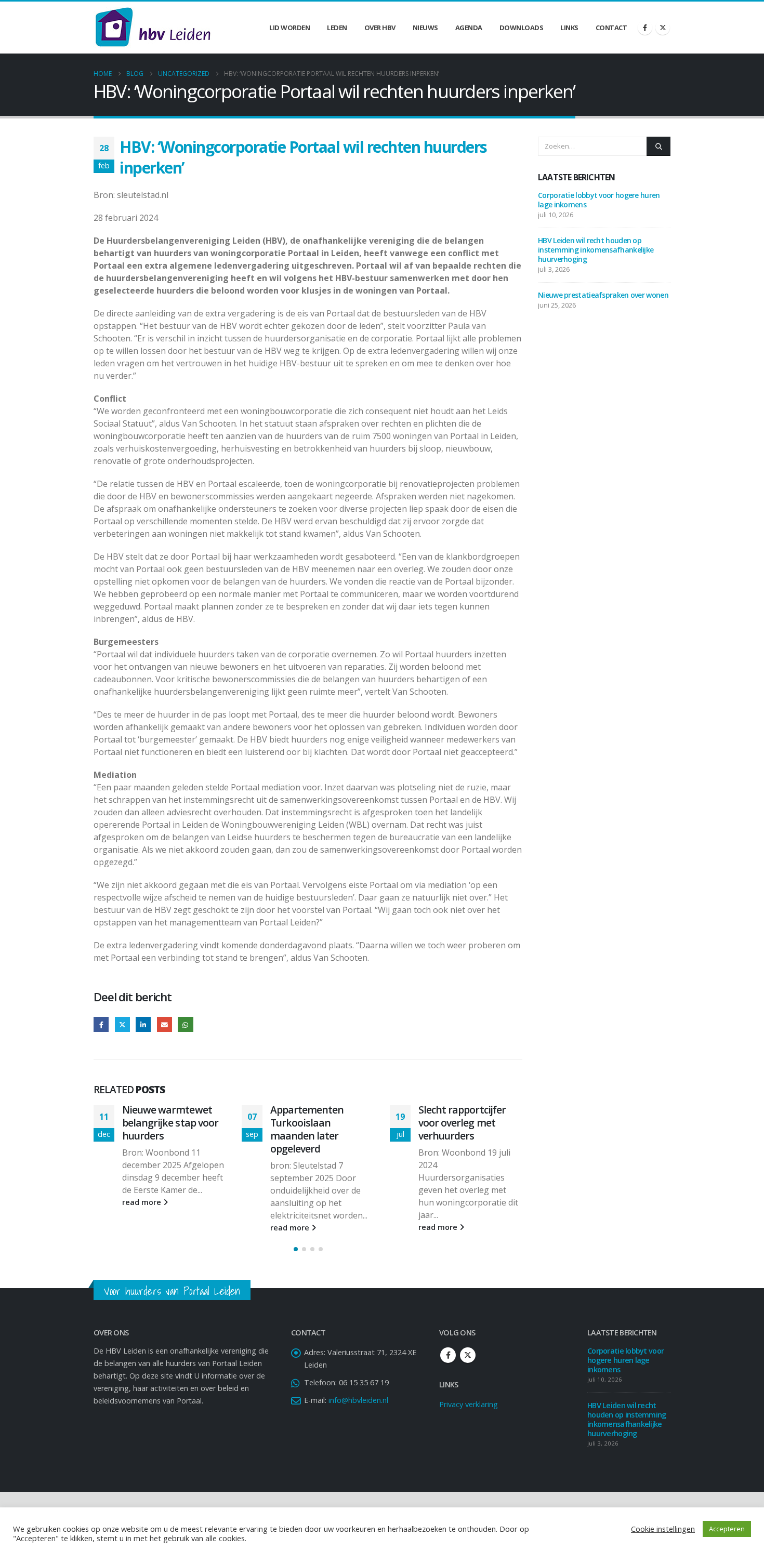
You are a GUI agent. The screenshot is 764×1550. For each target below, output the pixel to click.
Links (569, 27)
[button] (296, 1249)
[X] (662, 27)
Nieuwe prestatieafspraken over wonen (603, 295)
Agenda (468, 27)
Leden (337, 27)
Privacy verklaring (468, 1404)
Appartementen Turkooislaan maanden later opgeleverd (159, 1129)
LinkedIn (143, 1024)
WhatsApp (185, 1024)
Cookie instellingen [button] (663, 1528)
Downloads (521, 27)
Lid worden (289, 27)
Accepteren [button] (727, 1528)
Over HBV (380, 27)
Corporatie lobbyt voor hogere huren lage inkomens (599, 199)
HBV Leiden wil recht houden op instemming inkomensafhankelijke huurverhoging (595, 249)
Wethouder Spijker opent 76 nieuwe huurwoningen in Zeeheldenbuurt (460, 1129)
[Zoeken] (658, 146)
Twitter (122, 1024)
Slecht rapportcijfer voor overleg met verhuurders (314, 1123)
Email (164, 1024)
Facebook (101, 1024)
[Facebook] (645, 27)
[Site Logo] (153, 27)
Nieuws (425, 27)
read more (142, 1228)
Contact (611, 27)
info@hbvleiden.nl (358, 1400)
